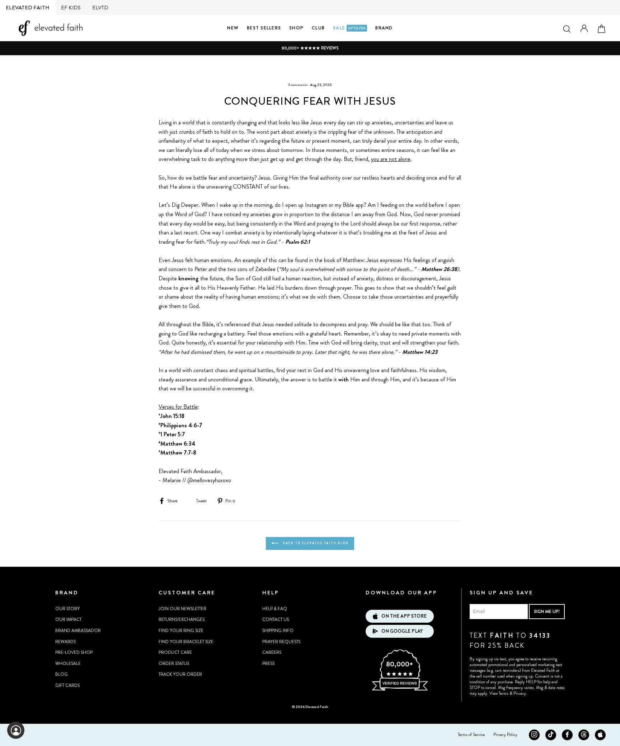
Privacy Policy (505, 734)
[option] (310, 48)
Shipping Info (277, 630)
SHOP (296, 27)
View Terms (498, 693)
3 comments (298, 84)
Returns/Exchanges (182, 619)
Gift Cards (67, 685)
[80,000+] (399, 690)
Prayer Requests (281, 641)
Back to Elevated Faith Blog (314, 543)
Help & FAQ (274, 608)
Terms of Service (471, 734)
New (233, 27)
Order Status (174, 663)
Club (318, 27)
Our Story (67, 608)
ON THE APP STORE (404, 616)
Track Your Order (180, 674)
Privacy (519, 693)
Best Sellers (264, 27)
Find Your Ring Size (181, 630)
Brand (384, 27)
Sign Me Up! (547, 611)
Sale (349, 27)
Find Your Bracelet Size (186, 641)
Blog (61, 674)
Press (268, 663)
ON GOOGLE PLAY (402, 631)
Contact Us (275, 619)
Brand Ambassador (78, 630)
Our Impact (68, 619)
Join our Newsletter (182, 608)
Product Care (175, 652)
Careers (271, 652)
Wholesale (68, 663)
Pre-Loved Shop (74, 652)
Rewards (65, 641)
